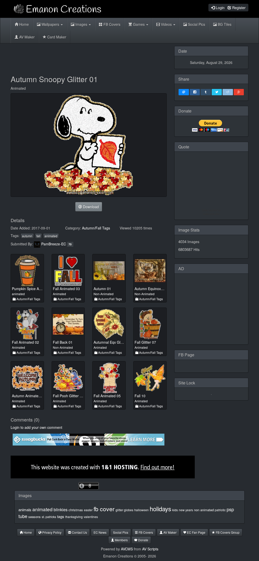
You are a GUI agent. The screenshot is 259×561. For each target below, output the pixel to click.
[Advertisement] (103, 57)
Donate (142, 540)
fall (38, 236)
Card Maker (56, 36)
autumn (27, 236)
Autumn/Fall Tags (96, 227)
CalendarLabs (211, 214)
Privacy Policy (51, 532)
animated (51, 236)
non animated (204, 509)
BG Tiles (224, 24)
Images (81, 24)
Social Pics (196, 24)
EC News (100, 532)
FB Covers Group (227, 532)
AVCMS (127, 548)
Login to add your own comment (36, 427)
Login (220, 7)
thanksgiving (74, 517)
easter (88, 510)
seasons (34, 516)
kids (175, 510)
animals (24, 509)
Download (90, 206)
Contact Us (79, 532)
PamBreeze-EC (53, 243)
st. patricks (49, 517)
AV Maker (26, 36)
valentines (91, 517)
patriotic (220, 510)
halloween (141, 510)
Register (238, 7)
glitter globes (124, 510)
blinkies (61, 509)
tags (60, 516)
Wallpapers (50, 24)
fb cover (104, 509)
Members (121, 540)
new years (186, 510)
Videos (166, 24)
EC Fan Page (195, 532)
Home (23, 24)
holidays (160, 508)
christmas (76, 509)
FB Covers (111, 24)
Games (139, 24)
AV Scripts (150, 548)
